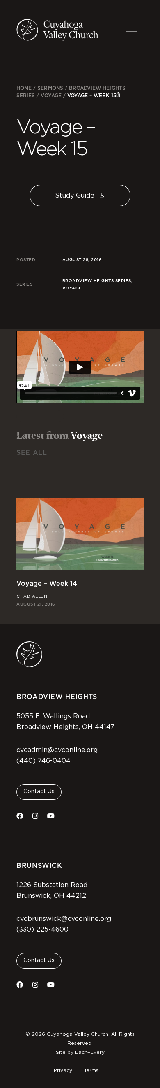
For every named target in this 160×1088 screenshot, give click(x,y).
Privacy (63, 1070)
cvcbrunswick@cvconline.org (63, 919)
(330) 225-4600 (42, 929)
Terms (91, 1070)
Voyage (51, 95)
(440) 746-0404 (43, 760)
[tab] (40, 416)
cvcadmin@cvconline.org (57, 750)
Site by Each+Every (80, 1052)
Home (24, 88)
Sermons (50, 88)
